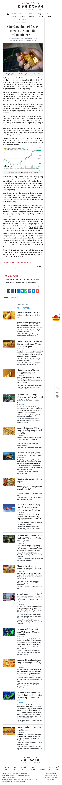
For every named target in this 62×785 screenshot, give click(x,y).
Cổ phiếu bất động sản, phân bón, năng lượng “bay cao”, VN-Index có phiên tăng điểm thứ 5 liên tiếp (29, 616)
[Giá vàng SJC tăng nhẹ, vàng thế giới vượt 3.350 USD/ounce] (9, 456)
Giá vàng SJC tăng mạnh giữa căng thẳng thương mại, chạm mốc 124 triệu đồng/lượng (28, 582)
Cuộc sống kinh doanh (31, 760)
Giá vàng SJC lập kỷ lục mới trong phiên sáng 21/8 (28, 371)
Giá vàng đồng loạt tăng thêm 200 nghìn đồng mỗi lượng (22, 279)
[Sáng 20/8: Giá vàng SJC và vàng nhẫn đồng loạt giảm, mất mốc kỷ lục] (9, 431)
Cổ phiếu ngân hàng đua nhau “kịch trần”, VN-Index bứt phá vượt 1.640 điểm (29, 538)
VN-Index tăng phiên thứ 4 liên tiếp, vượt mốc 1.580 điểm (29, 647)
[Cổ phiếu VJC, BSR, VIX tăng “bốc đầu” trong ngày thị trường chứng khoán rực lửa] (9, 508)
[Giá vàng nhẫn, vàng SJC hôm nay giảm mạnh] (9, 731)
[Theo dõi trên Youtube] (57, 392)
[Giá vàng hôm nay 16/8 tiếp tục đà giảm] (9, 482)
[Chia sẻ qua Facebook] (57, 388)
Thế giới (56, 14)
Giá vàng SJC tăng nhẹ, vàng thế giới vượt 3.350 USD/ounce (28, 331)
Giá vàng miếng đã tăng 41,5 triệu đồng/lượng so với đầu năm (28, 315)
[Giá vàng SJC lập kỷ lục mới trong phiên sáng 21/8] (9, 373)
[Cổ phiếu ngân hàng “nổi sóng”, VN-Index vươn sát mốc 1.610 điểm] (9, 632)
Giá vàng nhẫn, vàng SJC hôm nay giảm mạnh (29, 494)
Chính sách (14, 14)
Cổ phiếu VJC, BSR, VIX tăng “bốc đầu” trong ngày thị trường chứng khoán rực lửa (28, 507)
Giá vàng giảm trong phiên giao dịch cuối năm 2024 (21, 282)
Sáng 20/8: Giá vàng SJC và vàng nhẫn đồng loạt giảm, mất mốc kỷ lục (29, 334)
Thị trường (41, 14)
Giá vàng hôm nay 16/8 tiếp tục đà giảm (30, 385)
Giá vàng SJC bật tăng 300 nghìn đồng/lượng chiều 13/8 (27, 444)
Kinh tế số (49, 14)
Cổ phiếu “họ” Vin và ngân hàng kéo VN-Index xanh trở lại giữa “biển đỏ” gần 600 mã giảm (30, 398)
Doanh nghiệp (31, 14)
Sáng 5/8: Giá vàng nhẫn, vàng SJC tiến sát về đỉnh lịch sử (29, 743)
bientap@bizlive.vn (10, 777)
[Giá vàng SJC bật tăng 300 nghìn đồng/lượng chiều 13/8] (9, 569)
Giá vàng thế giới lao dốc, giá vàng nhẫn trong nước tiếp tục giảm (29, 468)
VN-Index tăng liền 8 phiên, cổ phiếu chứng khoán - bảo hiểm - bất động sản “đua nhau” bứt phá (28, 420)
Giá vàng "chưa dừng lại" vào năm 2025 (17, 262)
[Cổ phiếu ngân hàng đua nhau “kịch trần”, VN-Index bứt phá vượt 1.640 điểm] (9, 539)
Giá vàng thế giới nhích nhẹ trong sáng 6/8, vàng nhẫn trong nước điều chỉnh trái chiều (29, 679)
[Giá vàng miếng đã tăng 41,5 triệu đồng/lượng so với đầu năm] (9, 315)
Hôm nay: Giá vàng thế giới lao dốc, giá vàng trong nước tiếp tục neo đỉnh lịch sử (29, 344)
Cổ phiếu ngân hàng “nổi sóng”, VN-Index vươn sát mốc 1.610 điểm (30, 415)
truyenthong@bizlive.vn (53, 777)
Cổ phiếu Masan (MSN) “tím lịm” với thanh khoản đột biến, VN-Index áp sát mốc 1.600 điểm (29, 554)
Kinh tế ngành (22, 14)
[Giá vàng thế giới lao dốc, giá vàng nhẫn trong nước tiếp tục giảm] (9, 663)
